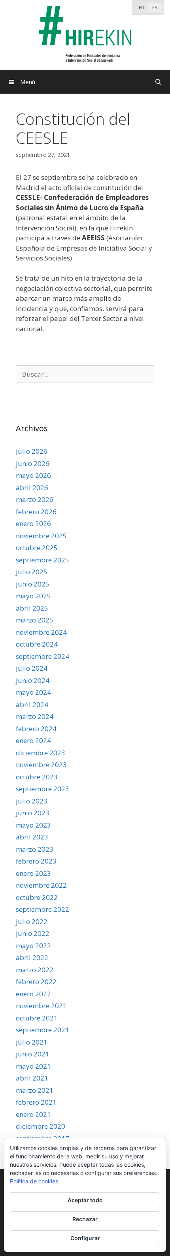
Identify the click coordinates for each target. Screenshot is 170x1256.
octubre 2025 (37, 547)
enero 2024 (33, 740)
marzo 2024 (34, 716)
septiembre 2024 (42, 656)
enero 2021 (33, 1114)
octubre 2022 (37, 897)
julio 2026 (31, 451)
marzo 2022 (34, 969)
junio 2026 (32, 463)
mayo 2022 (33, 945)
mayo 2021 (33, 1066)
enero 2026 (33, 523)
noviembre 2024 (41, 632)
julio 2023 (31, 800)
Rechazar (85, 1219)
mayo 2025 (33, 595)
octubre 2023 (37, 776)
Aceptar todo (85, 1200)
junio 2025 (32, 583)
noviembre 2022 (41, 885)
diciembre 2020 (40, 1126)
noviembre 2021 (41, 1005)
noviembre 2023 (41, 764)
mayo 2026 (33, 475)
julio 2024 (31, 668)
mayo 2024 (33, 692)
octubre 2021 (37, 1017)
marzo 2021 (34, 1090)
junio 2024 (32, 680)
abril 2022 (32, 957)
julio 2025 (31, 571)
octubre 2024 (37, 644)
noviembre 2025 (41, 535)
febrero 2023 (36, 861)
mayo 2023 (33, 825)
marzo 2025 (34, 619)
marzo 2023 (34, 849)
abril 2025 (32, 608)
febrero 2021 (36, 1102)
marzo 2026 (34, 499)
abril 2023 (32, 836)
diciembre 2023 (40, 752)
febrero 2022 (36, 981)
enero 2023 (33, 873)
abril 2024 (32, 704)
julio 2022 (31, 921)
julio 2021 (31, 1042)
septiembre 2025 (42, 559)
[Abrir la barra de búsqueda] (158, 82)
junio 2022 (32, 933)
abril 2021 (32, 1077)
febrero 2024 (36, 728)
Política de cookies (34, 1181)
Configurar (85, 1238)
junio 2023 (32, 812)
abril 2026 (32, 487)
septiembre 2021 (42, 1029)
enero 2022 (33, 993)
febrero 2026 (36, 511)
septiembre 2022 (42, 909)
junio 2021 (32, 1053)
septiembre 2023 (42, 788)
